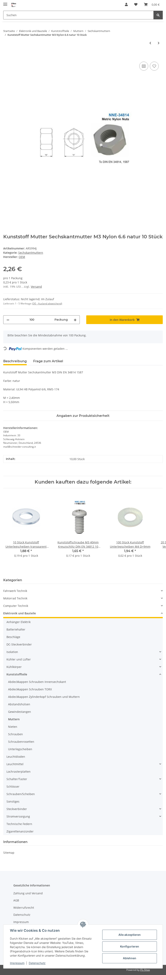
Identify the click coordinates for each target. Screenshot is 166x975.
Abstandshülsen (19, 704)
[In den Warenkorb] (6, 56)
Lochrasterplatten (18, 771)
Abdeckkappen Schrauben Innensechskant (37, 682)
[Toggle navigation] (5, 2)
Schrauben (15, 734)
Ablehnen (129, 958)
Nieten (12, 727)
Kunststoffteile (16, 674)
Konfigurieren (129, 946)
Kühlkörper (14, 667)
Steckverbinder (16, 809)
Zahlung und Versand (28, 893)
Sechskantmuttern (30, 253)
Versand (36, 286)
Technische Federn (19, 824)
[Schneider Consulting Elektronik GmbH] (14, 4)
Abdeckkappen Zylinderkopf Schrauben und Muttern (44, 697)
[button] (126, 4)
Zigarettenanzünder (20, 831)
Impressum (21, 922)
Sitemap (8, 853)
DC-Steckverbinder (19, 644)
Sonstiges (12, 801)
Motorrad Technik (15, 598)
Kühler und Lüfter (18, 659)
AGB (16, 900)
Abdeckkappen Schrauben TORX (30, 689)
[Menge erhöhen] (75, 320)
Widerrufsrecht (23, 908)
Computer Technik (15, 606)
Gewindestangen (19, 712)
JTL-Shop (145, 970)
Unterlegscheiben (20, 749)
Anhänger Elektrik (18, 622)
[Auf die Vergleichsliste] (143, 66)
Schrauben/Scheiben (20, 794)
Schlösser (12, 786)
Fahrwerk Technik (15, 591)
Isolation (12, 652)
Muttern (14, 719)
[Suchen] (158, 15)
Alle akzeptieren (129, 934)
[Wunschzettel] (136, 4)
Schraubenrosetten (21, 742)
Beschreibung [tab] (15, 361)
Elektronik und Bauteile (19, 613)
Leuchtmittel (14, 764)
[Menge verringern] (7, 320)
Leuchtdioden (15, 756)
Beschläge (13, 637)
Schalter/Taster (16, 779)
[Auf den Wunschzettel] (154, 66)
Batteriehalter (15, 629)
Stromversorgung (18, 816)
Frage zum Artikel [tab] (48, 361)
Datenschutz (21, 915)
